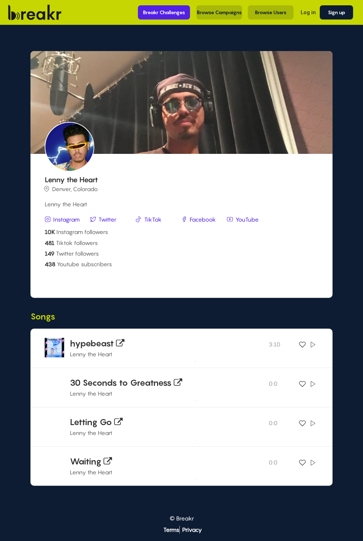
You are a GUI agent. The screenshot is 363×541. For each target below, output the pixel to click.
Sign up (336, 12)
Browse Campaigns (219, 12)
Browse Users (270, 12)
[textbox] (181, 280)
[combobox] (180, 280)
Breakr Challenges (164, 12)
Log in (308, 12)
